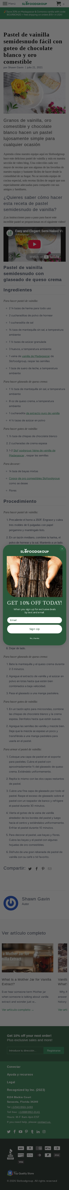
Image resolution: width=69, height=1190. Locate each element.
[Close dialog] (62, 549)
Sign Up (34, 629)
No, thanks (34, 638)
